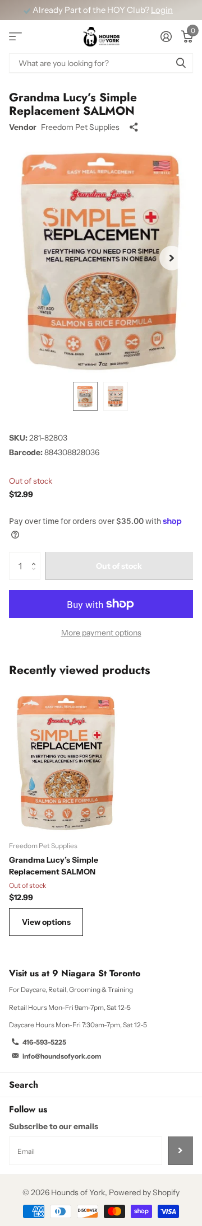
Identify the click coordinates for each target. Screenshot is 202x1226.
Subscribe (180, 1150)
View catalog (15, 36)
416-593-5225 (44, 1042)
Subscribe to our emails (53, 1126)
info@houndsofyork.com (61, 1056)
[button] (171, 258)
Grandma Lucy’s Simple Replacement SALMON (53, 866)
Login (162, 10)
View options (46, 922)
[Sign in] (166, 36)
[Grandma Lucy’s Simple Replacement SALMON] (66, 760)
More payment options (101, 633)
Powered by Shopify (144, 1192)
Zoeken (180, 63)
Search (23, 1084)
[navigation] (85, 396)
